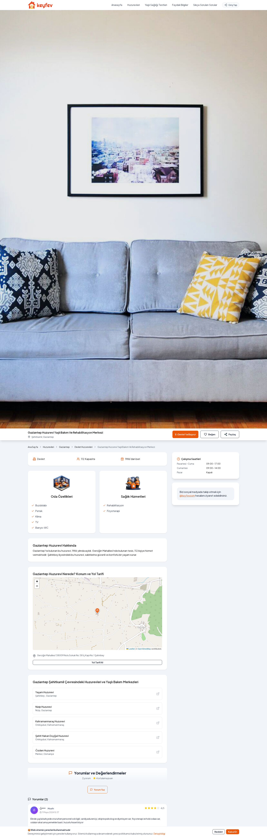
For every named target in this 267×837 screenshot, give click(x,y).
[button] (97, 611)
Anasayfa (116, 5)
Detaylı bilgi (159, 833)
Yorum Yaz (99, 789)
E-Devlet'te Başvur (185, 434)
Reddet (218, 831)
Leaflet (131, 648)
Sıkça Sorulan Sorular (205, 5)
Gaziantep (64, 447)
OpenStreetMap (144, 648)
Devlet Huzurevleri (84, 447)
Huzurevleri (133, 5)
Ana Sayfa (33, 447)
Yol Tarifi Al (97, 662)
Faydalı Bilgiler (180, 5)
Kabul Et (232, 831)
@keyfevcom (187, 495)
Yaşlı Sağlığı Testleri (156, 5)
